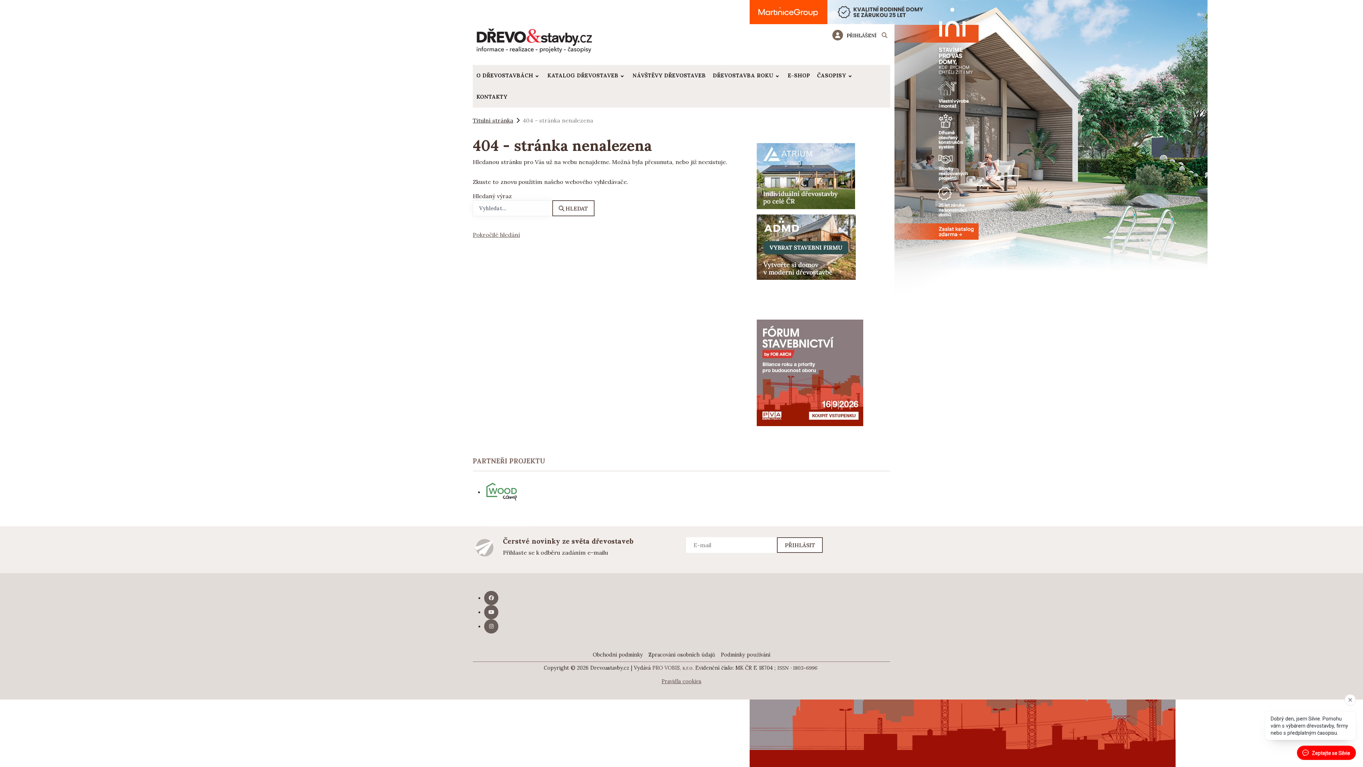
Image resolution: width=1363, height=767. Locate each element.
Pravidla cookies (681, 681)
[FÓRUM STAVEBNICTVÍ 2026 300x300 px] (810, 372)
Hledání (884, 36)
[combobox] (513, 208)
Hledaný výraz (492, 196)
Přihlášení (861, 35)
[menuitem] (508, 75)
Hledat (576, 208)
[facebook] (491, 598)
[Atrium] (806, 175)
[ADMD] (806, 246)
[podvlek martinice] (979, 255)
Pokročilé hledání (496, 234)
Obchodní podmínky (618, 655)
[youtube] (491, 612)
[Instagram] (491, 626)
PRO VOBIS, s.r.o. (673, 668)
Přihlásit (800, 545)
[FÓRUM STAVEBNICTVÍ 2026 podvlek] (963, 723)
